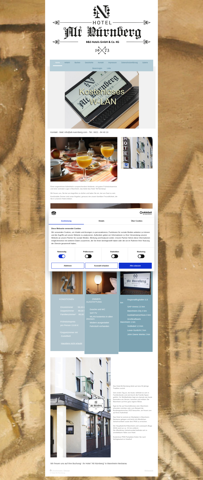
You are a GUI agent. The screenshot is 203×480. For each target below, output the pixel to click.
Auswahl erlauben (101, 266)
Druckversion (57, 470)
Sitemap (67, 470)
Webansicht (148, 470)
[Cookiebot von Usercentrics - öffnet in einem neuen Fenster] (141, 213)
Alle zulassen (135, 266)
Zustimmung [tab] (66, 221)
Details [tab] (101, 221)
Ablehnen (68, 266)
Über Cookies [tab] (136, 221)
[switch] (88, 256)
